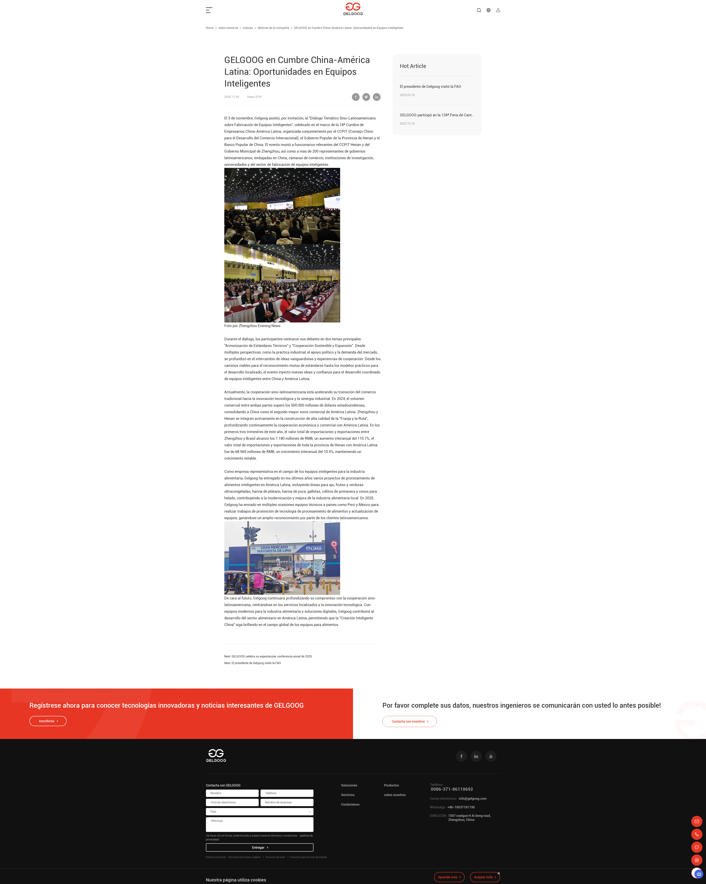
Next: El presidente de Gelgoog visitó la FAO (252, 663)
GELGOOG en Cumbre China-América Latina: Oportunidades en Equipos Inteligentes (348, 28)
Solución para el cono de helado (308, 857)
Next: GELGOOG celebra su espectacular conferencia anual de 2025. (268, 656)
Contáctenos (350, 804)
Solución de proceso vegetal (244, 857)
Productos (391, 785)
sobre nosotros (228, 28)
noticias (248, 28)
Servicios (347, 795)
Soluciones (349, 785)
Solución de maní (275, 857)
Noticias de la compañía (273, 28)
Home (210, 28)
